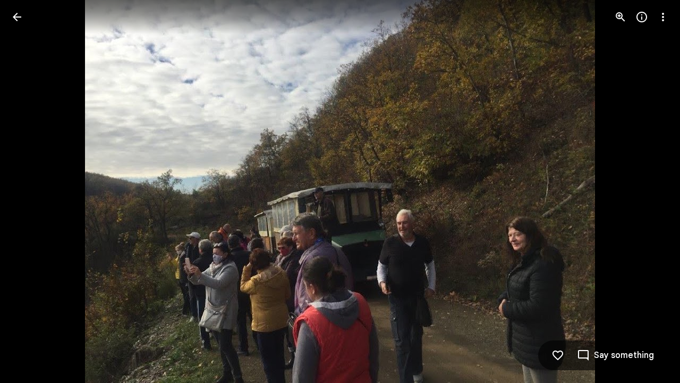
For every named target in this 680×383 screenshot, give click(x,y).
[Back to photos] (17, 17)
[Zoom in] (620, 17)
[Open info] (641, 17)
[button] (30, 191)
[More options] (663, 17)
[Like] (557, 355)
